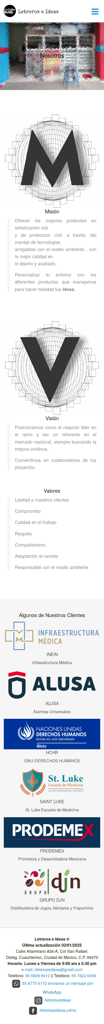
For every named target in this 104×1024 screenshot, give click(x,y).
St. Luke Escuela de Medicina (52, 810)
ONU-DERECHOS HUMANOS (52, 761)
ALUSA (52, 703)
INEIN (52, 654)
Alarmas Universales (52, 711)
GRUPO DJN (52, 900)
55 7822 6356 (83, 975)
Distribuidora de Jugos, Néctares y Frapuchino (52, 908)
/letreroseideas (57, 1000)
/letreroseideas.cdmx (57, 1010)
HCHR (52, 752)
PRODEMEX (52, 850)
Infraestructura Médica (52, 662)
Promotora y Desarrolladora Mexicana (52, 859)
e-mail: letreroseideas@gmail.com (52, 969)
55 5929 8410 (37, 975)
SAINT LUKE (52, 801)
